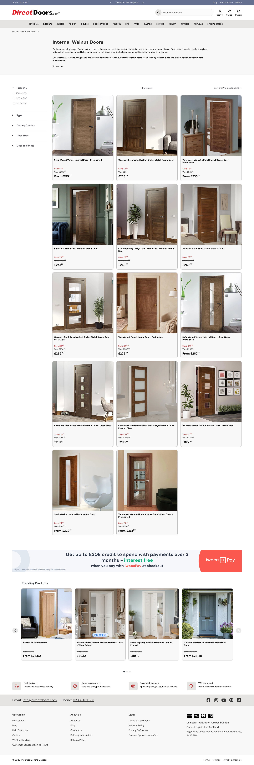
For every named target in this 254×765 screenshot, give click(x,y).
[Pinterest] (231, 700)
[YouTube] (223, 700)
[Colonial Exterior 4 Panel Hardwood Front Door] (207, 614)
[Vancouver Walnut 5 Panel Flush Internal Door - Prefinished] (211, 125)
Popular (198, 24)
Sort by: (226, 87)
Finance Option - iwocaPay (143, 735)
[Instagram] (216, 700)
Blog (215, 2)
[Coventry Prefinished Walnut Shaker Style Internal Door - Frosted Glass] (147, 391)
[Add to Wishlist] (109, 99)
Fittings (185, 24)
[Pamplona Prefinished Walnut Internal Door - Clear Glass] (82, 391)
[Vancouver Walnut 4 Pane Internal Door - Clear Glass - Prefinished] (147, 480)
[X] (239, 700)
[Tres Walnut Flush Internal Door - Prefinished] (147, 303)
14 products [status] (147, 88)
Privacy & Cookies (138, 730)
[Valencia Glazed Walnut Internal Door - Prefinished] (211, 391)
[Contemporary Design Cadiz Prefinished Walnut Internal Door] (147, 214)
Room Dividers (100, 24)
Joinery (172, 24)
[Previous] (15, 630)
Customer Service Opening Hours (30, 744)
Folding (117, 24)
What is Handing (21, 740)
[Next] (238, 630)
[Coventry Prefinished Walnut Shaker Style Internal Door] (147, 125)
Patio (136, 24)
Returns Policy (78, 740)
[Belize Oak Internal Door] (46, 614)
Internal (47, 24)
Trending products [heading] (35, 583)
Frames (160, 24)
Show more (58, 66)
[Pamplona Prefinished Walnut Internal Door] (82, 214)
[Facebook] (208, 700)
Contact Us (76, 730)
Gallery (238, 2)
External (34, 24)
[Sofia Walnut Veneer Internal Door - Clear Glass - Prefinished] (211, 303)
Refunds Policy (136, 725)
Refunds (216, 759)
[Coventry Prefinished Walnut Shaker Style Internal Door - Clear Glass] (82, 303)
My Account (18, 720)
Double (85, 24)
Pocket (72, 24)
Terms (206, 759)
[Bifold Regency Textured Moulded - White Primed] (154, 614)
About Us (75, 720)
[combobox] (188, 12)
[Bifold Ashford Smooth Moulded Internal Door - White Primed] (100, 614)
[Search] (158, 12)
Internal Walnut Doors (29, 31)
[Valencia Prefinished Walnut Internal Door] (211, 214)
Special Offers (215, 24)
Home (15, 31)
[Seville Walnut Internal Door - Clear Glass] (82, 480)
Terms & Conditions (139, 720)
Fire (127, 24)
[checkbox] (29, 93)
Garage (148, 24)
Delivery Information (81, 735)
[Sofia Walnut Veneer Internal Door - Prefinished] (82, 125)
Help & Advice (226, 2)
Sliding (60, 24)
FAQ (72, 725)
